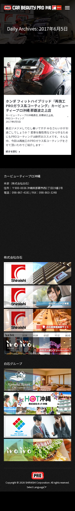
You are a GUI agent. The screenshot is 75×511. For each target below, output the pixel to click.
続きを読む (11, 151)
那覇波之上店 (46, 115)
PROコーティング (15, 118)
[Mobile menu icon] (67, 7)
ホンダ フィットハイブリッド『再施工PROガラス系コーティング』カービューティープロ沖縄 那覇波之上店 (37, 106)
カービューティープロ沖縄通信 (22, 115)
